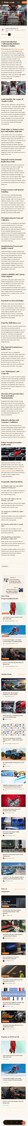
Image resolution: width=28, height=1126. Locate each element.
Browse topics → (22, 674)
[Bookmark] (17, 1122)
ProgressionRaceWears (11, 28)
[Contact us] (24, 1123)
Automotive (5, 566)
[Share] (21, 1122)
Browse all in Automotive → (20, 890)
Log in (18, 2)
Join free (25, 2)
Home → (24, 1037)
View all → (23, 597)
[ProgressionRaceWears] (2, 30)
